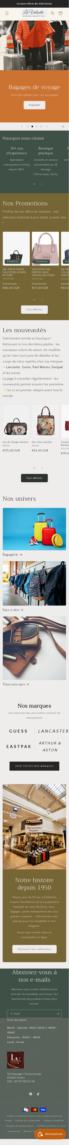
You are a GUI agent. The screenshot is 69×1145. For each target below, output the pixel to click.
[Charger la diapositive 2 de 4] (32, 126)
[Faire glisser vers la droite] (42, 184)
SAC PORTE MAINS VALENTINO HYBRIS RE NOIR (14, 272)
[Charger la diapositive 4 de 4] (41, 126)
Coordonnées (14, 1131)
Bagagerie (10, 555)
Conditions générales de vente (51, 1126)
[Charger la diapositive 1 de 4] (28, 126)
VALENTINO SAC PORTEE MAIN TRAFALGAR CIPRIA (43, 272)
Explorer (28, 104)
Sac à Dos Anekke (42, 442)
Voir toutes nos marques (34, 766)
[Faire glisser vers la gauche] (27, 184)
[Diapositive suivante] (47, 126)
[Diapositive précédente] (22, 126)
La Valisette (20, 1116)
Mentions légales (32, 1131)
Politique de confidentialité (27, 1120)
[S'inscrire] (58, 1014)
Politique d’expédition (54, 1120)
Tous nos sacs (14, 684)
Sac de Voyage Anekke (15, 442)
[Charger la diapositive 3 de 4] (36, 126)
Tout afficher (34, 309)
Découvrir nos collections (34, 948)
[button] (7, 13)
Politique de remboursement (20, 1126)
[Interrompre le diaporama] (65, 126)
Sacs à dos (11, 610)
